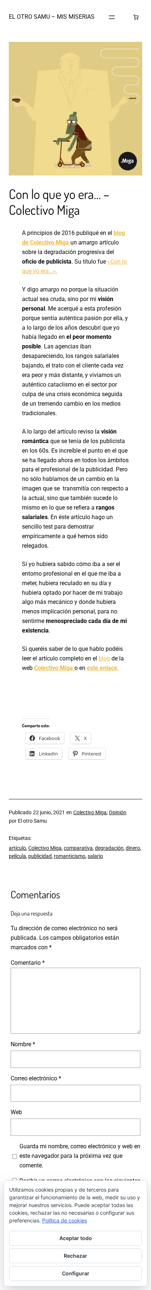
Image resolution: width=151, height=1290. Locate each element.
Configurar (75, 1273)
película (17, 856)
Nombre (23, 1044)
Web (16, 1112)
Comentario (28, 962)
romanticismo (69, 856)
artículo (17, 848)
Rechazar (75, 1256)
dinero (133, 848)
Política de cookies (64, 1220)
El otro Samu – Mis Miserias (52, 16)
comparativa (78, 848)
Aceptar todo (75, 1238)
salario (95, 856)
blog (104, 658)
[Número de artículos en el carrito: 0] (136, 17)
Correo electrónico (36, 1078)
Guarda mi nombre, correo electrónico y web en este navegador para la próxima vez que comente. (79, 1156)
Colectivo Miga (54, 667)
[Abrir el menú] (111, 17)
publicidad (40, 856)
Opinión (117, 812)
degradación (109, 848)
